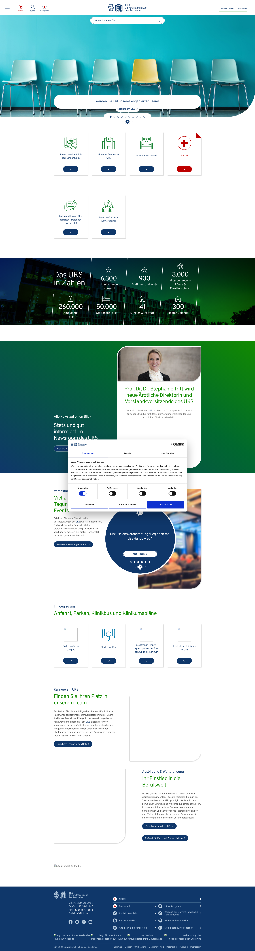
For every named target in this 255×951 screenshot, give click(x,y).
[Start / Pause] (127, 121)
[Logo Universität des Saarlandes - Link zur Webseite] (72, 937)
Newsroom (242, 9)
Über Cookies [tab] (167, 453)
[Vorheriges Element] (122, 122)
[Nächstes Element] (132, 122)
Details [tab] (127, 453)
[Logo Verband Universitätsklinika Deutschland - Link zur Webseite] (146, 937)
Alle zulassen (166, 504)
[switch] (112, 493)
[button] (111, 117)
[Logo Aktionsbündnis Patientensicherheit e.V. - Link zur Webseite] (109, 937)
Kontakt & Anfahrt (226, 9)
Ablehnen (89, 504)
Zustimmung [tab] (88, 453)
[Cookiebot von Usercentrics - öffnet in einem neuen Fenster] (172, 445)
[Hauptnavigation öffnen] (7, 7)
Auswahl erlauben (127, 504)
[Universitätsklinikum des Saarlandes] (127, 7)
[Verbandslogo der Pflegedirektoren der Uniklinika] (182, 937)
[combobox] (127, 20)
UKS (136, 97)
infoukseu (82, 913)
